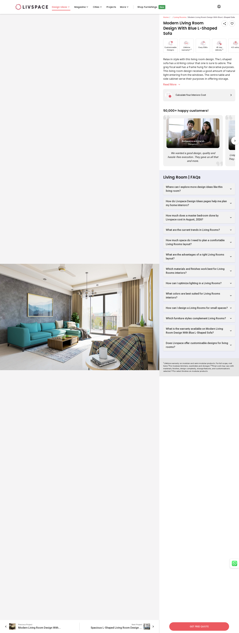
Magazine (80, 7)
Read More (169, 84)
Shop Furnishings (147, 7)
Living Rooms (180, 17)
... (171, 17)
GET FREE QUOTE (199, 626)
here (165, 366)
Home (166, 17)
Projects (111, 7)
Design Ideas (59, 7)
